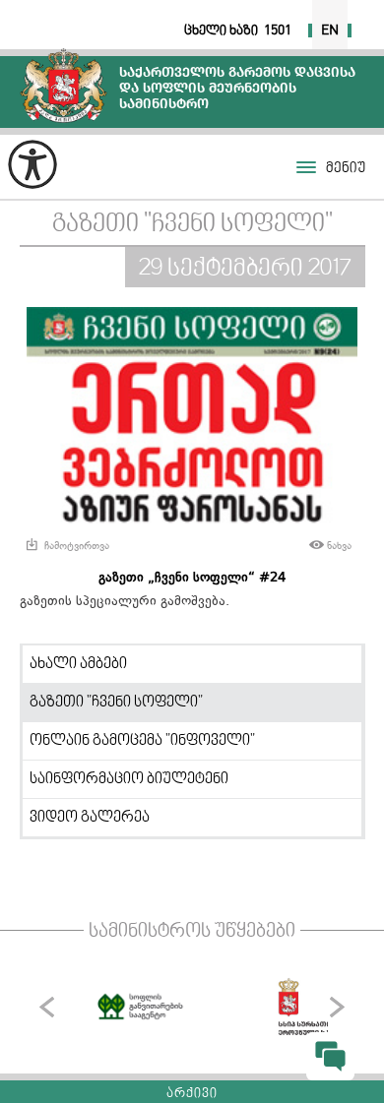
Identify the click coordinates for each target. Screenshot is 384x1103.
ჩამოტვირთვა (76, 545)
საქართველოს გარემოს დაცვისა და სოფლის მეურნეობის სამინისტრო (63, 85)
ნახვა (339, 545)
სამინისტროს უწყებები (192, 932)
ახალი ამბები (78, 664)
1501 (277, 30)
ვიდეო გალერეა (90, 818)
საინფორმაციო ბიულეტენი (129, 779)
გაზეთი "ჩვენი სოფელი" (192, 225)
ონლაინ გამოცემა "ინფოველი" (142, 741)
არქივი (192, 1094)
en (330, 30)
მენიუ (345, 168)
